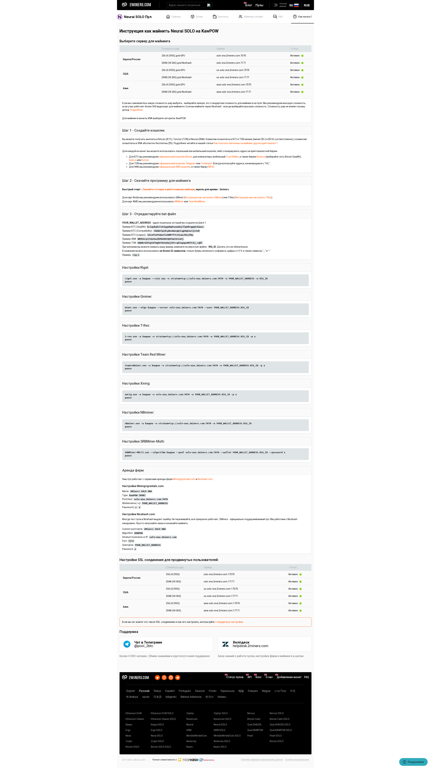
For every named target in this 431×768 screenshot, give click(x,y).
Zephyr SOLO (221, 713)
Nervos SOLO (277, 713)
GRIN (188, 730)
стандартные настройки (229, 621)
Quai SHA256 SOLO (280, 724)
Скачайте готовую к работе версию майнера (168, 189)
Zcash (129, 741)
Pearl (250, 735)
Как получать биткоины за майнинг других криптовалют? (245, 143)
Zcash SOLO (157, 741)
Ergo (128, 730)
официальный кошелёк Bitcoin (176, 156)
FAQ (306, 677)
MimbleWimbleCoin (196, 735)
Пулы (259, 5)
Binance (261, 156)
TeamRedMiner (197, 201)
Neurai (189, 724)
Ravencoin (191, 719)
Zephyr (190, 713)
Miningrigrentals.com (184, 479)
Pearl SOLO (276, 735)
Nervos (251, 713)
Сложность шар (170, 48)
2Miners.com (139, 760)
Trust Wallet (232, 156)
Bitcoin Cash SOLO (279, 719)
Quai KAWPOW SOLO (281, 730)
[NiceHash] (188, 760)
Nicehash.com (205, 479)
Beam (189, 746)
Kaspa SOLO (157, 724)
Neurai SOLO (220, 724)
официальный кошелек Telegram (177, 163)
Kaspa (129, 724)
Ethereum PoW (134, 713)
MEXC (211, 166)
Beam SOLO (220, 746)
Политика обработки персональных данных (262, 759)
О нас (269, 677)
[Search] (208, 5)
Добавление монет (289, 677)
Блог (248, 5)
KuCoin (145, 160)
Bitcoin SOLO (277, 741)
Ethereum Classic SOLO (163, 719)
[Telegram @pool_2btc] (177, 677)
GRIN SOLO (219, 730)
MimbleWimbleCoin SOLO (227, 735)
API (249, 677)
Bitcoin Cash (253, 719)
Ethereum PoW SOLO (162, 713)
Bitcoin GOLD (132, 746)
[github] (170, 677)
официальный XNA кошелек (174, 166)
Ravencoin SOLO (222, 719)
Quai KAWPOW (255, 730)
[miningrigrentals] (207, 760)
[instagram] (164, 677)
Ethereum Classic (135, 719)
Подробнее (136, 109)
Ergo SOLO (156, 730)
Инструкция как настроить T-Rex (253, 197)
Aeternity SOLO (222, 741)
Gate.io (132, 160)
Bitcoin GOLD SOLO (161, 746)
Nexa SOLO (157, 735)
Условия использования (297, 759)
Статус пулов (234, 677)
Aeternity (191, 741)
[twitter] (157, 677)
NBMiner (179, 201)
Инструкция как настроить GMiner (203, 197)
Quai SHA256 (254, 724)
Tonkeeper (206, 163)
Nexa (128, 735)
